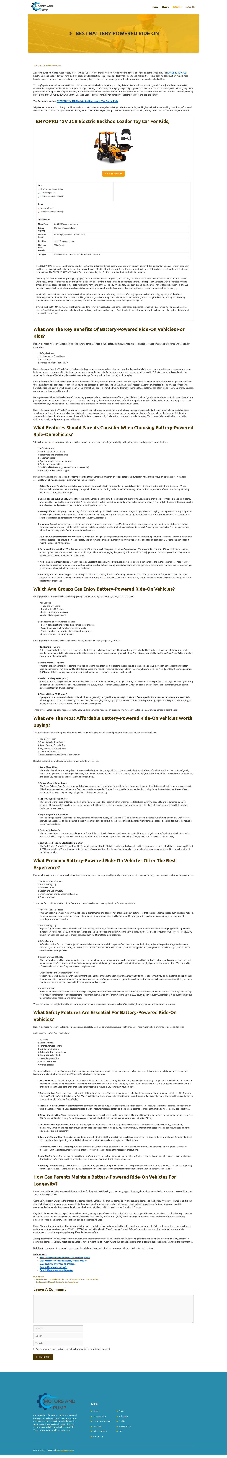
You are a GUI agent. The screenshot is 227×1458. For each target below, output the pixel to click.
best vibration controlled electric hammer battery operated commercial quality (67, 1279)
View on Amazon (113, 173)
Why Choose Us (100, 1431)
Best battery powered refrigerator (56, 1270)
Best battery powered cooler (53, 1267)
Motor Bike (190, 7)
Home (155, 7)
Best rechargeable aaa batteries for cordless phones (65, 1257)
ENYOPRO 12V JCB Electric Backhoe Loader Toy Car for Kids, (87, 101)
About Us (97, 1426)
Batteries (177, 7)
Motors (165, 7)
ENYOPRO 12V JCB (176, 73)
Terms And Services (102, 1421)
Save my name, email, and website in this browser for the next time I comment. (73, 1349)
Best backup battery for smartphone (57, 1264)
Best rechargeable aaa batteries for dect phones (63, 1261)
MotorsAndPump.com (65, 1450)
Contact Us (98, 1436)
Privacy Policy (99, 1416)
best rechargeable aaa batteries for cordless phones (57, 1282)
